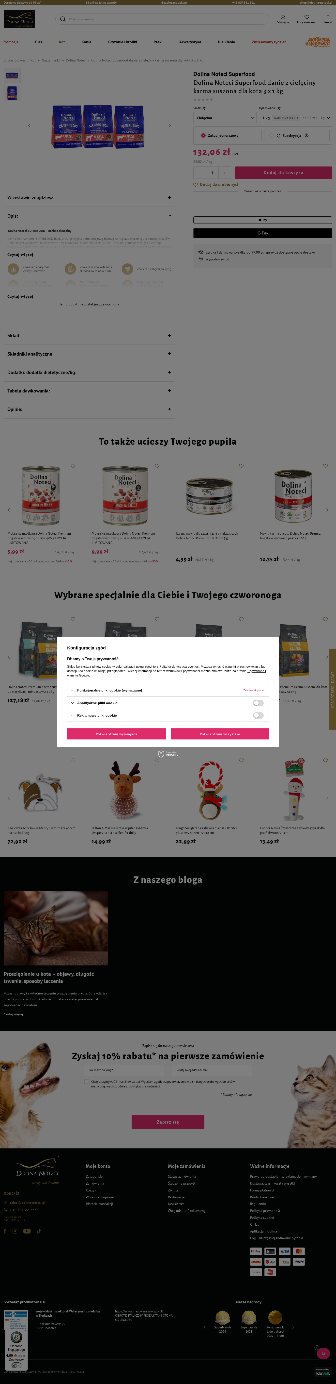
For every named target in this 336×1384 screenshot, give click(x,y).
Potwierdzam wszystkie (220, 734)
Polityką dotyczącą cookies (179, 666)
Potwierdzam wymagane (116, 734)
